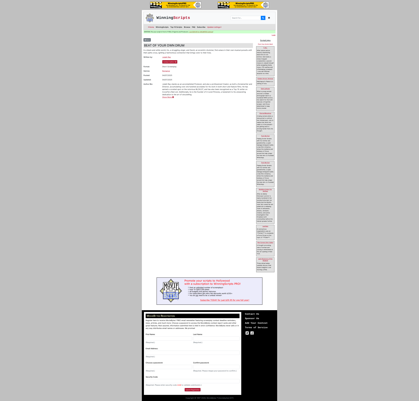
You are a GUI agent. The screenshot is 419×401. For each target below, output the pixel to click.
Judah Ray (166, 57)
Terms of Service (256, 327)
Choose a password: (154, 363)
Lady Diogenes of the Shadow (265, 259)
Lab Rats (265, 226)
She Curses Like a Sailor (265, 242)
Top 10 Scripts (176, 27)
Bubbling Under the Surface (265, 190)
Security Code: (152, 377)
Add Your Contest (256, 323)
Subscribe (201, 27)
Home (151, 27)
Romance (166, 71)
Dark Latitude (265, 88)
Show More (167, 97)
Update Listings (214, 27)
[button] (269, 18)
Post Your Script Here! (265, 44)
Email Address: (152, 348)
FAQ (193, 27)
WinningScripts (162, 27)
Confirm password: (201, 363)
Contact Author (168, 62)
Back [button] (148, 40)
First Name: (150, 334)
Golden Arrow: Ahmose (265, 78)
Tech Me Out (265, 136)
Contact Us (252, 314)
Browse (187, 27)
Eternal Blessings (265, 113)
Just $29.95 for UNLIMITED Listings (201, 32)
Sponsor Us (252, 318)
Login (274, 35)
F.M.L (265, 48)
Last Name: (198, 334)
